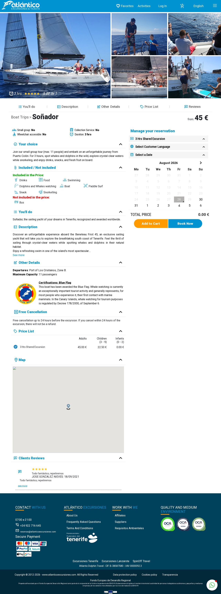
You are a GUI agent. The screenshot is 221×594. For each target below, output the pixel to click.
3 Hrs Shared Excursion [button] (150, 139)
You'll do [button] (29, 107)
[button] (182, 6)
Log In (162, 6)
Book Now (185, 224)
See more (19, 255)
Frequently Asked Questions (83, 521)
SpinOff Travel (141, 561)
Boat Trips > (21, 117)
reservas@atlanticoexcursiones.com (38, 532)
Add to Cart (151, 224)
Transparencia (170, 574)
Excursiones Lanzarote (115, 561)
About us (72, 515)
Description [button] (69, 107)
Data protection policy (125, 574)
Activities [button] (144, 6)
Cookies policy (149, 574)
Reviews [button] (195, 107)
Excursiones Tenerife (85, 561)
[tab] (168, 139)
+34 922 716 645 (30, 525)
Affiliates (120, 515)
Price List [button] (151, 107)
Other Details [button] (110, 107)
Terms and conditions (79, 528)
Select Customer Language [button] (152, 147)
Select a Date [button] (143, 155)
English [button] (199, 6)
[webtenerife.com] (81, 537)
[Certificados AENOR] (183, 524)
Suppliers (120, 521)
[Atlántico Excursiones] (20, 5)
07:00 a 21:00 (23, 519)
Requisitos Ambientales (129, 528)
